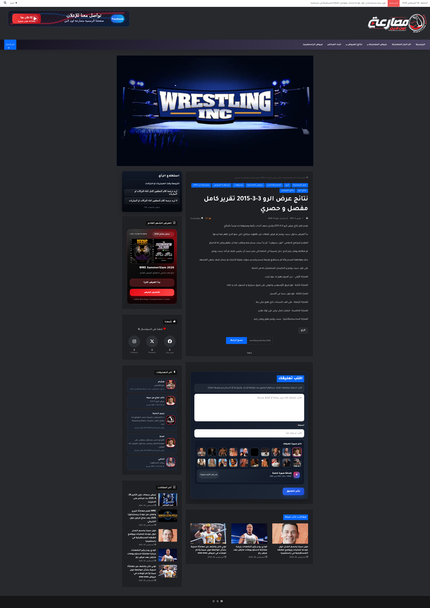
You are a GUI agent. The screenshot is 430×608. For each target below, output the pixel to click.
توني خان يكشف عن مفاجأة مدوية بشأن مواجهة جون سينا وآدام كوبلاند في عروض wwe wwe (208, 550)
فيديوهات (238, 185)
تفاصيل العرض (152, 292)
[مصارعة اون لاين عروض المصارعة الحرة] (397, 23)
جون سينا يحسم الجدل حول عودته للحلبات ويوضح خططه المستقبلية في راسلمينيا (292, 550)
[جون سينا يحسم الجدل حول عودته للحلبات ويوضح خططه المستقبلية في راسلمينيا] (290, 533)
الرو (287, 185)
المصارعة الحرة (274, 185)
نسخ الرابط (236, 340)
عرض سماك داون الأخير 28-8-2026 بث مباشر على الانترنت (142, 498)
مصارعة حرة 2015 (201, 185)
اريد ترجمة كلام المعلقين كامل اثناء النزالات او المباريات (156, 192)
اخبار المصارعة (290, 178)
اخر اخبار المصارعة (401, 44)
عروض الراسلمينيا (313, 44)
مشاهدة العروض (222, 185)
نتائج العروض (355, 44)
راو (302, 330)
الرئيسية (420, 44)
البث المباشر (334, 44)
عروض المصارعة (378, 44)
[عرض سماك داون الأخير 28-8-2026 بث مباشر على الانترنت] (168, 499)
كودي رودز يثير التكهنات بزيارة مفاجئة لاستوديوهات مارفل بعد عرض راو (354, 3)
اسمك (300, 425)
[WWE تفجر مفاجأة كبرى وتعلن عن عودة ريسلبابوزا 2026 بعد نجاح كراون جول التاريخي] (168, 515)
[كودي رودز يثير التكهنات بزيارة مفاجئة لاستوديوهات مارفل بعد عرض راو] (249, 533)
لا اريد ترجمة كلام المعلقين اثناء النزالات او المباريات (153, 200)
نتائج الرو (302, 191)
